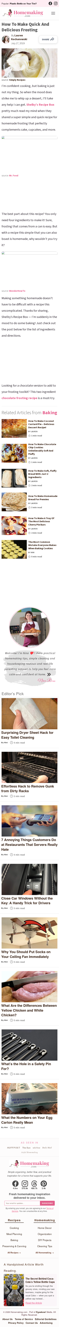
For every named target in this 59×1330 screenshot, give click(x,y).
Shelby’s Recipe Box (40, 105)
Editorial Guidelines (46, 1319)
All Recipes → (14, 1252)
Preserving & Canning (14, 1246)
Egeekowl (41, 1311)
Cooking (14, 1227)
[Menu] (53, 13)
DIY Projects (44, 1240)
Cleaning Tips (44, 1246)
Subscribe (47, 1203)
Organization (45, 1234)
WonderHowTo (17, 291)
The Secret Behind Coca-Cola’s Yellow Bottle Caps (40, 1280)
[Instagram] (55, 3)
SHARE (45, 39)
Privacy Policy (16, 1322)
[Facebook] (50, 3)
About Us (7, 1319)
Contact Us (32, 1322)
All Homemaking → (45, 1252)
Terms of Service (24, 1319)
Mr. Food (13, 175)
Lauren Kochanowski (19, 37)
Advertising (46, 1322)
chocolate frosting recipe (19, 398)
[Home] (23, 13)
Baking (49, 412)
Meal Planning (14, 1234)
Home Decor (45, 1227)
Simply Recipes (17, 80)
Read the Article (33, 1302)
